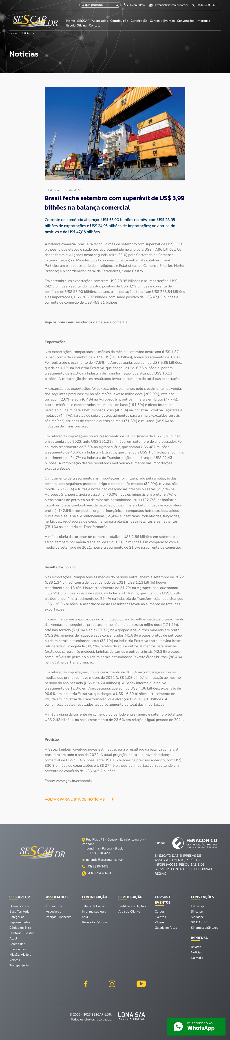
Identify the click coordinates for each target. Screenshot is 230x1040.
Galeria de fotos (166, 928)
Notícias (26, 33)
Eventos (160, 917)
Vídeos (159, 922)
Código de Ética (20, 928)
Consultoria (54, 906)
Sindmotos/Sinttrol (204, 928)
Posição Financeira (58, 917)
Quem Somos (19, 906)
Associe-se (53, 911)
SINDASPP (199, 922)
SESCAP (83, 21)
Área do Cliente (129, 911)
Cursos (160, 911)
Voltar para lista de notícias (75, 799)
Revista (196, 947)
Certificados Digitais (132, 906)
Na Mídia (197, 958)
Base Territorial (19, 911)
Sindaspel (198, 917)
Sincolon (197, 911)
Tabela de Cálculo (94, 906)
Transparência (19, 965)
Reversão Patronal (95, 922)
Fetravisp (197, 906)
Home (70, 21)
